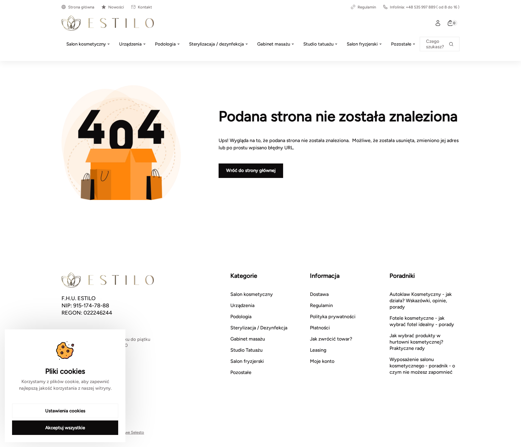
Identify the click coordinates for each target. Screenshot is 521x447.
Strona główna (81, 7)
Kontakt (145, 7)
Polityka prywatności (332, 316)
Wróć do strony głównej (251, 170)
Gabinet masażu (247, 339)
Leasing (318, 350)
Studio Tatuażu (246, 350)
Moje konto (322, 361)
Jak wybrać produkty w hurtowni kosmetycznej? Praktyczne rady (416, 342)
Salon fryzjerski (247, 361)
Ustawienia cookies (65, 411)
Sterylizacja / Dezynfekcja (258, 328)
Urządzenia (242, 305)
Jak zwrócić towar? (331, 339)
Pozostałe (240, 372)
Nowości (116, 7)
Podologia (240, 316)
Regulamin (367, 7)
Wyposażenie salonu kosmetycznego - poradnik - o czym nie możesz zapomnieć (422, 366)
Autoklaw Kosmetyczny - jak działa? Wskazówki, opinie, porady (421, 300)
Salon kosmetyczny (251, 294)
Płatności (320, 328)
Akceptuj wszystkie (65, 427)
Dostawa (319, 294)
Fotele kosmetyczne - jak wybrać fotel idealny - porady (422, 321)
